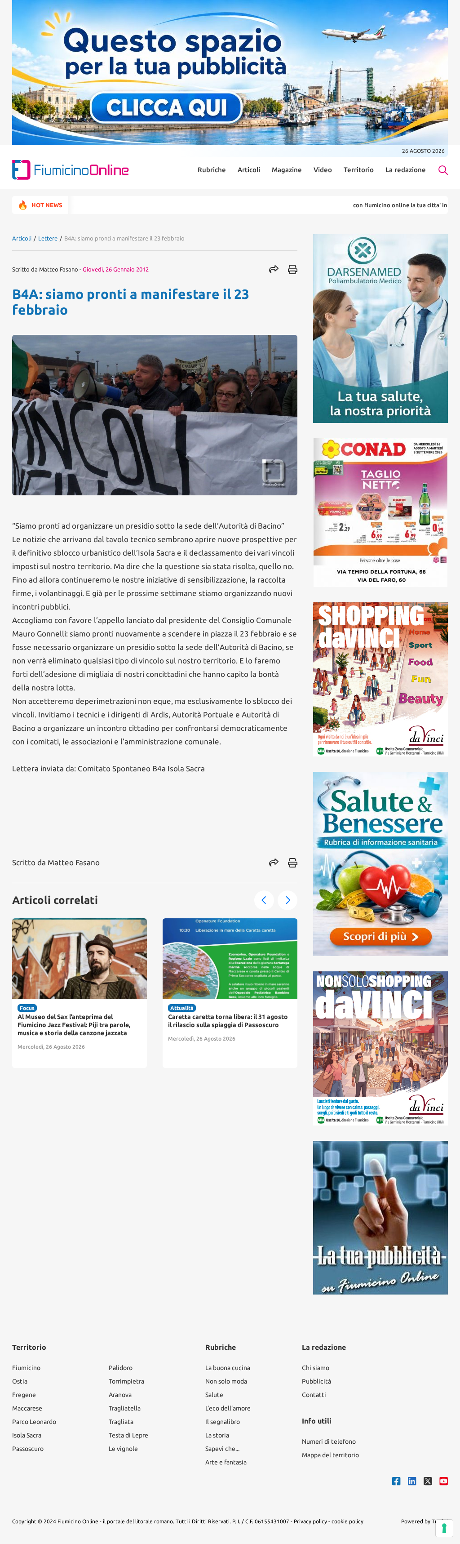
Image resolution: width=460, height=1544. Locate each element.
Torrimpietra (126, 1381)
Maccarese (27, 1408)
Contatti (314, 1394)
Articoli (249, 170)
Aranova (120, 1394)
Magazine (287, 170)
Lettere (48, 238)
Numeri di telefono (329, 1441)
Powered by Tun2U (424, 1521)
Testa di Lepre (128, 1435)
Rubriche (212, 170)
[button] (264, 900)
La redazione (405, 170)
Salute (214, 1394)
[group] (79, 993)
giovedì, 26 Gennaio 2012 (116, 269)
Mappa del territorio (330, 1455)
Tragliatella (125, 1408)
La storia (217, 1435)
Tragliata (121, 1421)
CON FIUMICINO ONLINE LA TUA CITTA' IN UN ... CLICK (372, 205)
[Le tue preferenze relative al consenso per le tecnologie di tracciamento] (444, 1528)
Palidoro (121, 1367)
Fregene (24, 1394)
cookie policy (347, 1521)
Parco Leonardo (34, 1421)
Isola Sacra (26, 1435)
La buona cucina (227, 1367)
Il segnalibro (222, 1421)
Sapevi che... (222, 1448)
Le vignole (123, 1448)
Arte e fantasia (226, 1462)
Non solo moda (226, 1381)
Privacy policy (310, 1521)
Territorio (359, 170)
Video (323, 170)
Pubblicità (316, 1381)
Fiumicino (26, 1367)
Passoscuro (28, 1448)
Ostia (19, 1381)
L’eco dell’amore (228, 1408)
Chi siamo (315, 1367)
